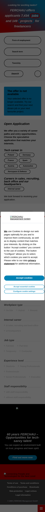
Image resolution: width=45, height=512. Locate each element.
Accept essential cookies (24, 287)
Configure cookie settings (24, 291)
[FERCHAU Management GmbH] (22, 218)
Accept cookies (24, 278)
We (5, 231)
